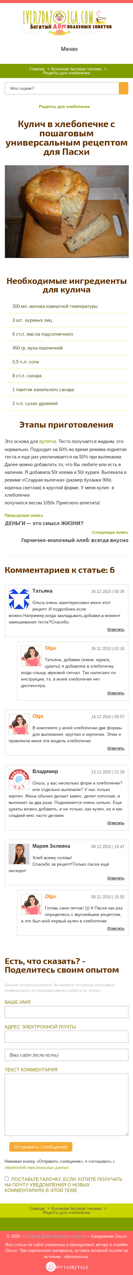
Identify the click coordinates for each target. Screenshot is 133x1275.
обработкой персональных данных (37, 1167)
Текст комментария (31, 1069)
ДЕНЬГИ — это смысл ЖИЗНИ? (44, 523)
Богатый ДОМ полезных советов (55, 1236)
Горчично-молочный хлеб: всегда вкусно (74, 540)
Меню (69, 49)
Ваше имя (17, 1002)
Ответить (115, 629)
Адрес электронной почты (40, 1026)
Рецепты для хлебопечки (64, 106)
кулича (47, 441)
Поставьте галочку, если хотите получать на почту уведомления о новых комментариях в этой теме (63, 1185)
